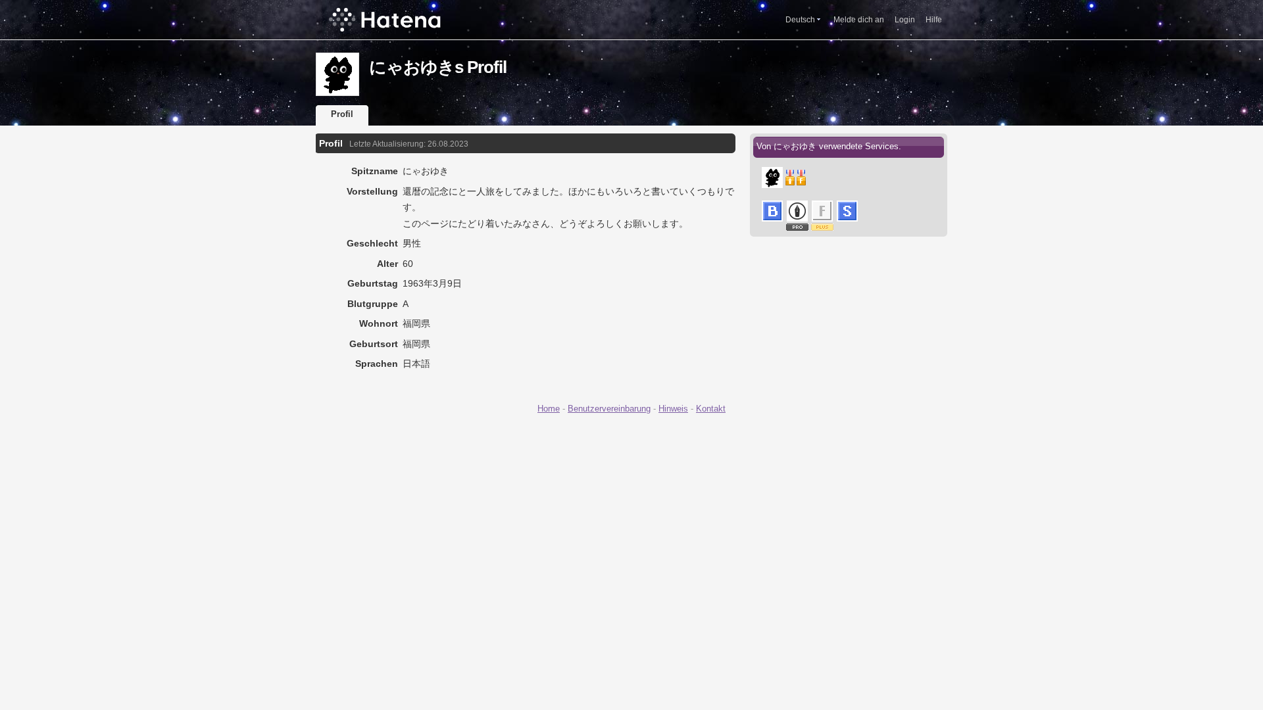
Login (905, 19)
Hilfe (934, 19)
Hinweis (673, 409)
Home (548, 409)
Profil (342, 114)
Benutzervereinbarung (609, 409)
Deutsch (800, 19)
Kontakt (711, 409)
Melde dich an (858, 19)
